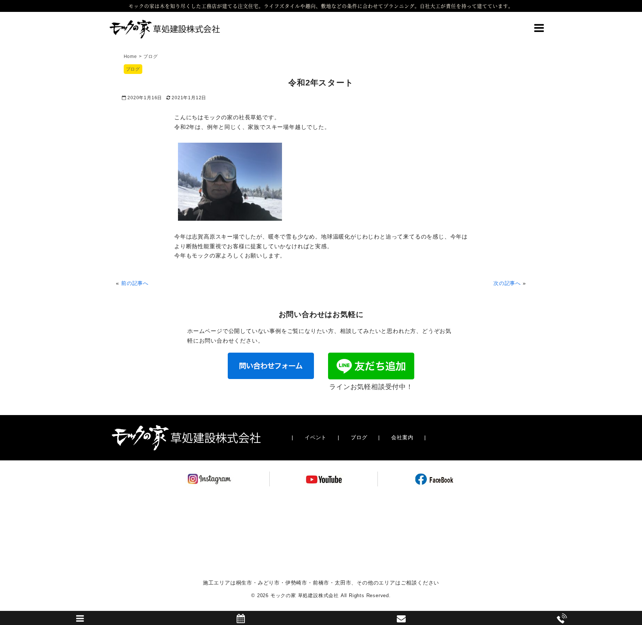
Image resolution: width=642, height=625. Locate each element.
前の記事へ (135, 283)
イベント (316, 437)
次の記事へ (507, 283)
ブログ (133, 69)
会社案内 (402, 437)
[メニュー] (539, 30)
